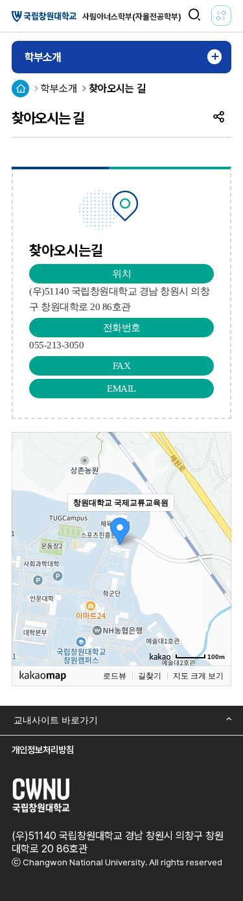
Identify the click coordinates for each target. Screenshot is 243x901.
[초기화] (215, 571)
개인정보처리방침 (43, 749)
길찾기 (149, 675)
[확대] (215, 525)
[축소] (215, 547)
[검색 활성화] (194, 15)
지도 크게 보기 (198, 675)
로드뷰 (114, 675)
